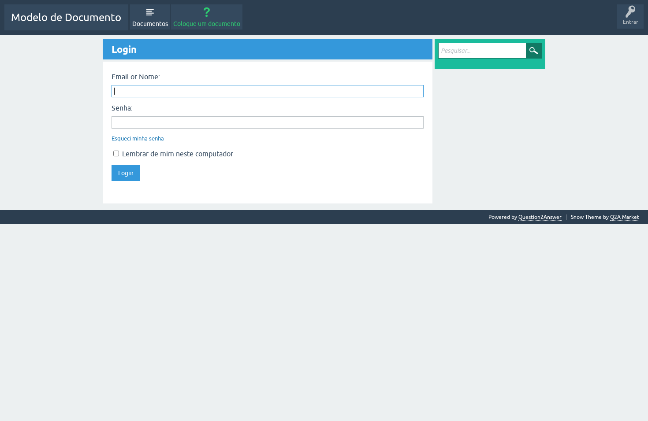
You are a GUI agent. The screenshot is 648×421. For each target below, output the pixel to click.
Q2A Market (624, 217)
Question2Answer (540, 217)
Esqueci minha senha (138, 138)
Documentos (150, 23)
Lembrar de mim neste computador (176, 154)
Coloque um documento (206, 23)
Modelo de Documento (66, 17)
